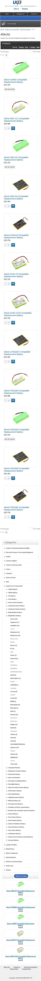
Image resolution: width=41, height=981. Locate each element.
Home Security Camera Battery (18, 787)
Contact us (17, 967)
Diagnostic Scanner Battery (17, 771)
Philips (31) (14, 724)
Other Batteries (11, 857)
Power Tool (9, 866)
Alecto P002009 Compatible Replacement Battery (16, 469)
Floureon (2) (14, 658)
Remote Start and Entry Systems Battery (21, 810)
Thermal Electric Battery (16, 827)
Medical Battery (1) (14, 800)
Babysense (14, 639)
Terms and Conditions (30, 967)
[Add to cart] (13, 128)
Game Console (11, 577)
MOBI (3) (13, 701)
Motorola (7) (14, 708)
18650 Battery (12, 592)
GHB (11, 662)
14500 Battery (12, 589)
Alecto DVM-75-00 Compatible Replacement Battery (18, 314)
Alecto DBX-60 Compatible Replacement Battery (16, 197)
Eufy (11, 652)
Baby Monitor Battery (15, 612)
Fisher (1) (13, 655)
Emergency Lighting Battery (17, 781)
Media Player (10, 849)
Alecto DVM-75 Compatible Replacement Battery (16, 275)
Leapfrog (13, 688)
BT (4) (12, 648)
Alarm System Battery (15, 602)
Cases (8, 569)
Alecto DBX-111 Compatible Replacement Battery (16, 119)
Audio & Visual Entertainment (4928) (17, 548)
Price (26, 47)
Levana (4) (13, 691)
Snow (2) (13, 738)
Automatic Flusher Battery (16, 609)
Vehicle (8, 870)
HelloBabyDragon (16, 672)
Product (21, 47)
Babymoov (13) (15, 635)
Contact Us (34, 14)
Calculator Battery (14, 768)
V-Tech (12, 761)
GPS (7, 582)
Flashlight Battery (14, 784)
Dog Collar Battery (14, 774)
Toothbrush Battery (14, 833)
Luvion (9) (13, 698)
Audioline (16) (14, 625)
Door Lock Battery (14, 777)
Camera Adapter (11, 561)
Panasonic (13, 718)
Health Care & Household (12, 29)
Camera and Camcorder (14, 565)
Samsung (13, 731)
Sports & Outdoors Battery (17, 824)
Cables (8, 556)
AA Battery (11, 596)
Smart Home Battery (15, 820)
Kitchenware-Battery (15, 791)
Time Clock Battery (14, 830)
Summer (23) (14, 747)
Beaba (12, 642)
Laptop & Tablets (11, 845)
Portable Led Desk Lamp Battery (18, 807)
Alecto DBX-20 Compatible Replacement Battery (16, 158)
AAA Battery (12, 599)
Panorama (13, 721)
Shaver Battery (13, 814)
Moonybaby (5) (15, 705)
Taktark (12, 751)
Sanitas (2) (13, 734)
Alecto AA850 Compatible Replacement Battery (15, 81)
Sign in (16, 9)
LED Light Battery (14, 794)
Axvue (12, 629)
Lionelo (12, 695)
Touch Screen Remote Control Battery (20, 837)
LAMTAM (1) (14, 685)
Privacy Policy (14, 969)
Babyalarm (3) (15, 632)
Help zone (7, 967)
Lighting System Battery (16, 797)
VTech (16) (13, 764)
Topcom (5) (14, 754)
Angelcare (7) (14, 622)
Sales (38, 47)
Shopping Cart (20, 14)
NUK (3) (12, 711)
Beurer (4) (13, 645)
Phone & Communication (14, 861)
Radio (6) (13, 728)
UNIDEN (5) (14, 757)
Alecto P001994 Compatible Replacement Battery (16, 392)
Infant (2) (13, 675)
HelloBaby (13, 668)
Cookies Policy (26, 969)
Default (33, 47)
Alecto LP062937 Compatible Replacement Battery (17, 353)
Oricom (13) (14, 714)
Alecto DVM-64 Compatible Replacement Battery (16, 236)
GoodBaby (13, 665)
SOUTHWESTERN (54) (17, 744)
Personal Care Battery (15, 804)
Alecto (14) (13, 619)
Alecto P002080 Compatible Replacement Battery (16, 508)
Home (2, 29)
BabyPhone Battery (25, 29)
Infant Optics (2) (15, 678)
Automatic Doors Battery (16, 606)
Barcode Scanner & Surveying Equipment (19, 552)
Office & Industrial (12, 853)
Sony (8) (13, 741)
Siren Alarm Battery (14, 817)
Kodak (12, 681)
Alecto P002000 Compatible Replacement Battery (16, 430)
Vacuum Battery (13, 840)
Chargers (9, 573)
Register (25, 9)
